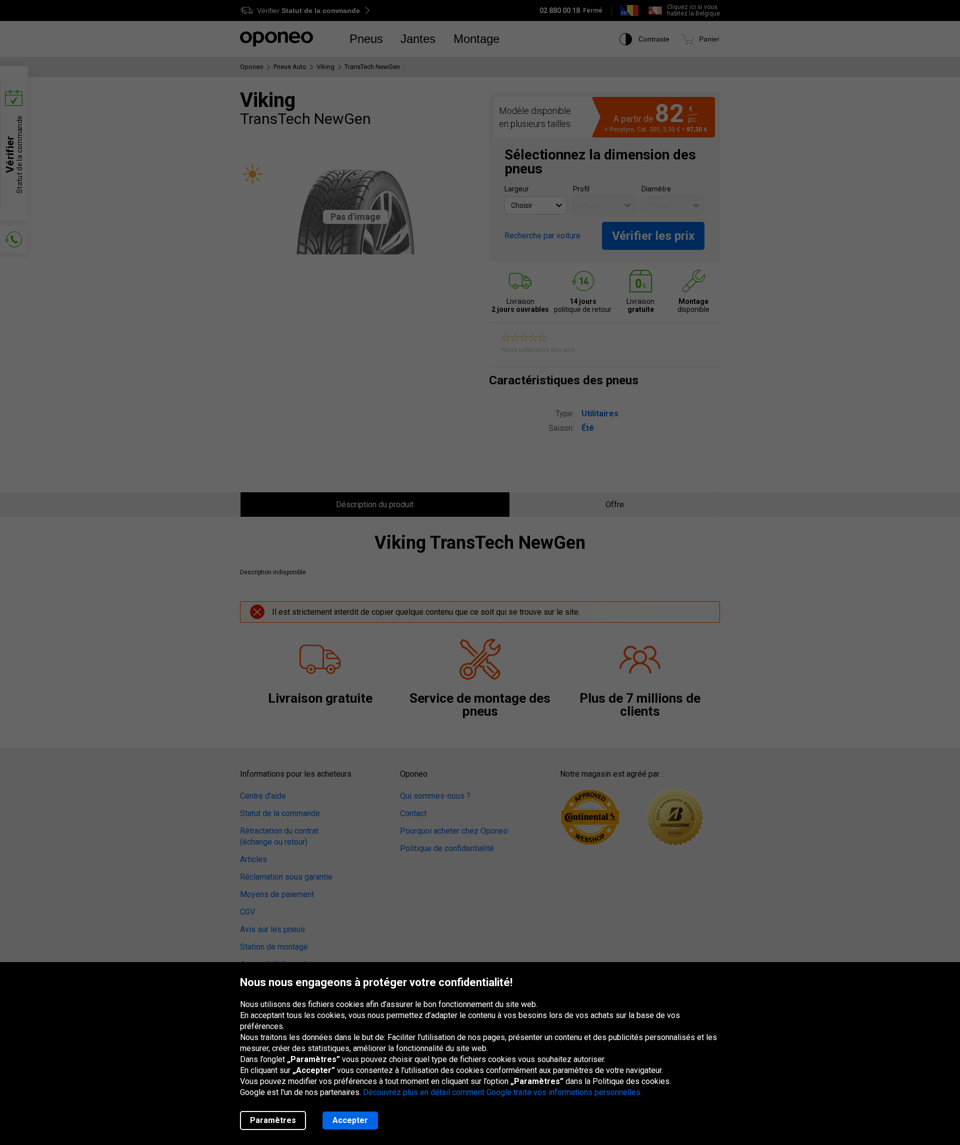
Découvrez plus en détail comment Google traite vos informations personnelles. (502, 1092)
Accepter (350, 1120)
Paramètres (273, 1120)
